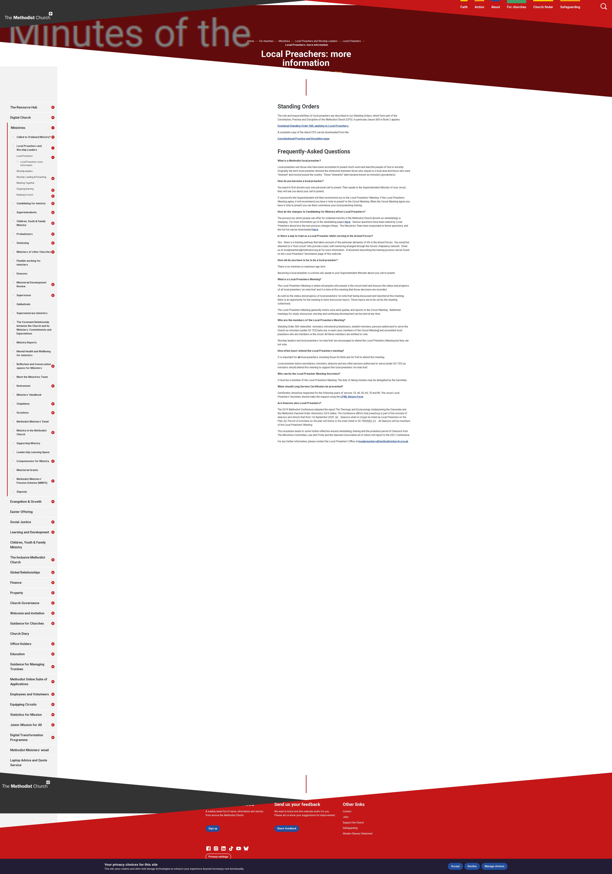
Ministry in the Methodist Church (32, 432)
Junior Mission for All (26, 725)
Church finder (543, 7)
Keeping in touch (25, 194)
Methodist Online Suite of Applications (28, 681)
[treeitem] (56, 107)
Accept (455, 866)
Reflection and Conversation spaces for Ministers (34, 366)
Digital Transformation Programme (26, 737)
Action (479, 7)
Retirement (23, 385)
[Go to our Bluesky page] (246, 848)
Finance (16, 583)
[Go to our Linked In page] (223, 848)
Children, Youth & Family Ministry (31, 223)
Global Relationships (25, 572)
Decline (472, 866)
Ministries (284, 41)
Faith (464, 7)
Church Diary (19, 634)
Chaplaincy (23, 403)
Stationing (23, 242)
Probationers (25, 234)
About (495, 7)
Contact (347, 811)
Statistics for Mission (26, 715)
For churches (516, 7)
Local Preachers (352, 41)
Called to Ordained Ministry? (34, 137)
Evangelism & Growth (25, 502)
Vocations (23, 412)
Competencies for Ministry (33, 461)
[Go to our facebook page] (208, 848)
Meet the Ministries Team (32, 376)
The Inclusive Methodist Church (27, 560)
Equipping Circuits (23, 704)
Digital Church (20, 117)
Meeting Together (26, 183)
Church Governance (24, 603)
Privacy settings (218, 856)
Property (16, 593)
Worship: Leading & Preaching (31, 177)
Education (17, 654)
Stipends (22, 491)
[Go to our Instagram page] (216, 848)
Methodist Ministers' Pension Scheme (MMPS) (32, 481)
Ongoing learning (25, 189)
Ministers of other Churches (34, 251)
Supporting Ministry (28, 443)
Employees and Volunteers (29, 694)
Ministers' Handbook (29, 394)
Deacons (22, 273)
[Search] (604, 6)
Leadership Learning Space (33, 452)
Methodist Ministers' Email (33, 421)
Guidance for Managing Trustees (27, 666)
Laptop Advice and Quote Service (28, 762)
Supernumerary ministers (32, 313)
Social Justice (20, 522)
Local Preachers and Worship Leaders (316, 41)
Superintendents (27, 212)
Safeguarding (570, 7)
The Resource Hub (23, 107)
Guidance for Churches (27, 623)
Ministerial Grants (27, 470)
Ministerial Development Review (31, 284)
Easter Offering (21, 512)
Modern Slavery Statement (357, 833)
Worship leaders (25, 171)
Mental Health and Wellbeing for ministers (34, 353)
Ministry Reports (27, 342)
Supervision (24, 295)
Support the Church (353, 822)
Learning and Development (29, 532)
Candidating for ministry (31, 203)
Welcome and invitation (27, 613)
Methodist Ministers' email (29, 750)
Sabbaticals (23, 304)
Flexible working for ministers (29, 262)
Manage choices (494, 866)
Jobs (346, 816)
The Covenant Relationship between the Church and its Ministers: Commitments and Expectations (34, 328)
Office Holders (20, 644)
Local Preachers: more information (306, 44)
